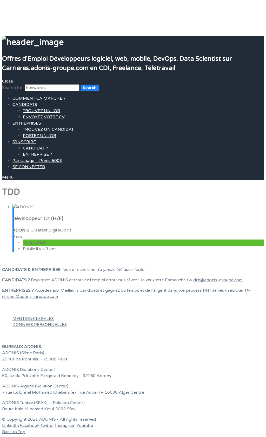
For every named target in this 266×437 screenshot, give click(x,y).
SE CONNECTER (28, 166)
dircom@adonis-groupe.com (30, 296)
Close (7, 81)
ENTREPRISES (26, 123)
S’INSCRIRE (24, 142)
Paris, (17, 236)
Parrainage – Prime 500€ (37, 160)
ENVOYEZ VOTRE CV (44, 117)
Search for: (13, 87)
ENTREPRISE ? (37, 154)
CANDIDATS (24, 104)
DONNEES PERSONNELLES (39, 324)
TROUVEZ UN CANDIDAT (48, 129)
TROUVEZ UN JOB (41, 110)
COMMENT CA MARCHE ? (38, 98)
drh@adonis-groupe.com (218, 280)
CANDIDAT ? (35, 148)
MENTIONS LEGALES (33, 318)
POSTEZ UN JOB (39, 135)
